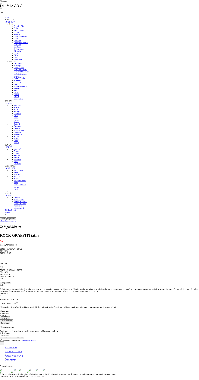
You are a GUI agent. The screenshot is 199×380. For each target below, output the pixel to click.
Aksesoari (12, 221)
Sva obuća (17, 149)
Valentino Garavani (21, 43)
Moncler (17, 34)
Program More (19, 134)
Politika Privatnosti (29, 340)
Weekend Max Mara (21, 72)
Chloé (16, 39)
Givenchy (17, 51)
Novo (7, 17)
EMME (16, 97)
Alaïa (16, 55)
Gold (11, 24)
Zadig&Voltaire (19, 78)
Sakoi (16, 118)
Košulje (16, 112)
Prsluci (16, 143)
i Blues (16, 93)
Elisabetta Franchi (20, 86)
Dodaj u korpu (5, 283)
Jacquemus (18, 63)
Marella (16, 76)
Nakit (16, 189)
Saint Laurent (19, 30)
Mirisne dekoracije (20, 204)
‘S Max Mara (18, 49)
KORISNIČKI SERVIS (13, 352)
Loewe (16, 53)
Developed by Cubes (37, 376)
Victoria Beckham (20, 74)
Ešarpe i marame (20, 181)
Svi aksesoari (18, 170)
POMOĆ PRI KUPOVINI (14, 356)
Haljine (16, 120)
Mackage (17, 66)
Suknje (16, 122)
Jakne (16, 141)
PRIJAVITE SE (6, 338)
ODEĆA (9, 103)
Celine (16, 28)
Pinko (16, 84)
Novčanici (17, 174)
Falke (16, 91)
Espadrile (17, 160)
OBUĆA (9, 147)
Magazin (8, 212)
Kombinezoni (19, 130)
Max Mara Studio (20, 70)
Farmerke (17, 128)
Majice (16, 107)
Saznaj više (5, 318)
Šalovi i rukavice (20, 185)
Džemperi (17, 114)
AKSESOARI (11, 168)
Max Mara (17, 45)
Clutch (2, 221)
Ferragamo (18, 59)
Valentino (17, 41)
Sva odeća (17, 105)
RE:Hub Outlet (10, 210)
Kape (16, 183)
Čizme (16, 151)
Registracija (11, 219)
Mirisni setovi (19, 208)
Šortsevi (17, 124)
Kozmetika (18, 206)
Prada (16, 57)
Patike (16, 162)
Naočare (17, 176)
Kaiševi (16, 179)
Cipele (16, 153)
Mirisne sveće (19, 200)
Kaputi (16, 136)
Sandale (17, 155)
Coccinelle (18, 82)
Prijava (3, 219)
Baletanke (17, 164)
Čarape (16, 187)
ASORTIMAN (10, 360)
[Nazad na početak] (2, 343)
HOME (8, 195)
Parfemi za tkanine (20, 202)
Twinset (17, 88)
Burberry (17, 32)
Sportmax (17, 47)
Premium (12, 61)
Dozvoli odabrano (6, 321)
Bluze (16, 109)
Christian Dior (19, 26)
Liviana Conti (19, 68)
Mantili (16, 139)
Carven (16, 95)
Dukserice (17, 132)
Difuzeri (17, 197)
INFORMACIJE (11, 348)
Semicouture (18, 99)
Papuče (16, 158)
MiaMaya (17, 80)
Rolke (16, 116)
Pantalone (17, 126)
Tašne (16, 172)
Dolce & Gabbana (20, 36)
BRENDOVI (10, 22)
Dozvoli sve (5, 323)
